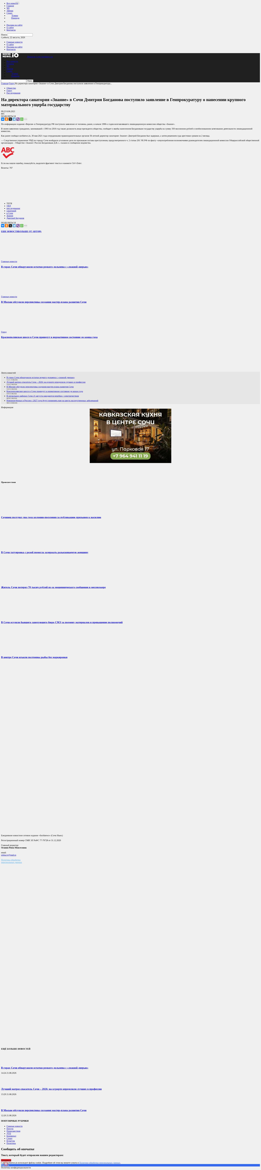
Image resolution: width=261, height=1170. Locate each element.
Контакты (11, 30)
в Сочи (10, 213)
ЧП (8, 8)
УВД (9, 206)
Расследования (13, 93)
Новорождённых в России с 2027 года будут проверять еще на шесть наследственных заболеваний (52, 400)
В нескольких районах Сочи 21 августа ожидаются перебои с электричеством (43, 396)
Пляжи (15, 15)
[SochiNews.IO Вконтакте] (130, 356)
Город (9, 90)
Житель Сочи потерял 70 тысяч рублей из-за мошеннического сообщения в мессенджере (53, 587)
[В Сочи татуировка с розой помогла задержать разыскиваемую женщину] (21, 547)
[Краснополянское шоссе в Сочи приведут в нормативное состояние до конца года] (17, 329)
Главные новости (15, 42)
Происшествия (13, 1131)
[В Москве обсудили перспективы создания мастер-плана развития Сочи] (17, 294)
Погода (10, 1128)
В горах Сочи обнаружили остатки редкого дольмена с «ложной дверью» (44, 266)
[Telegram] (14, 119)
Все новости (12, 3)
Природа (15, 18)
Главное (10, 6)
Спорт (9, 13)
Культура (11, 1141)
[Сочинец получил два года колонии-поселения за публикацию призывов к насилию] (21, 512)
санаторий (11, 211)
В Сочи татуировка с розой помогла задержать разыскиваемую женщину (44, 552)
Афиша (10, 11)
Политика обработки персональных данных (11, 861)
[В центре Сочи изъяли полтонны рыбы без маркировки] (21, 652)
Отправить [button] (6, 1160)
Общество (11, 88)
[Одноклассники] (6, 119)
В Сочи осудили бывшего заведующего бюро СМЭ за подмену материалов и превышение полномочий (62, 622)
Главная (4, 83)
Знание (10, 216)
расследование (13, 208)
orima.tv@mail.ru (8, 855)
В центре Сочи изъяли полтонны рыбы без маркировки (34, 657)
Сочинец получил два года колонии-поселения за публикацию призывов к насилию (51, 517)
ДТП (9, 1133)
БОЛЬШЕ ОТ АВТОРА (29, 231)
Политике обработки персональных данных (99, 1163)
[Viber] (18, 119)
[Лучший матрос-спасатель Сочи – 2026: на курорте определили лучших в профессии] (8, 1084)
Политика (11, 1143)
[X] (10, 119)
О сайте (10, 27)
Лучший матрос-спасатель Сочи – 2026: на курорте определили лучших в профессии (46, 382)
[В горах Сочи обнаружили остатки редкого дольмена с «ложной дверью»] (17, 259)
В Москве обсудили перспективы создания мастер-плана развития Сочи (43, 302)
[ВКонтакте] (2, 119)
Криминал (11, 1136)
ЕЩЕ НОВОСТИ (9, 231)
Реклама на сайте (14, 25)
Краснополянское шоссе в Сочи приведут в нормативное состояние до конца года (49, 337)
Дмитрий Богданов (15, 218)
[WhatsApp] (21, 119)
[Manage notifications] (6, 1164)
